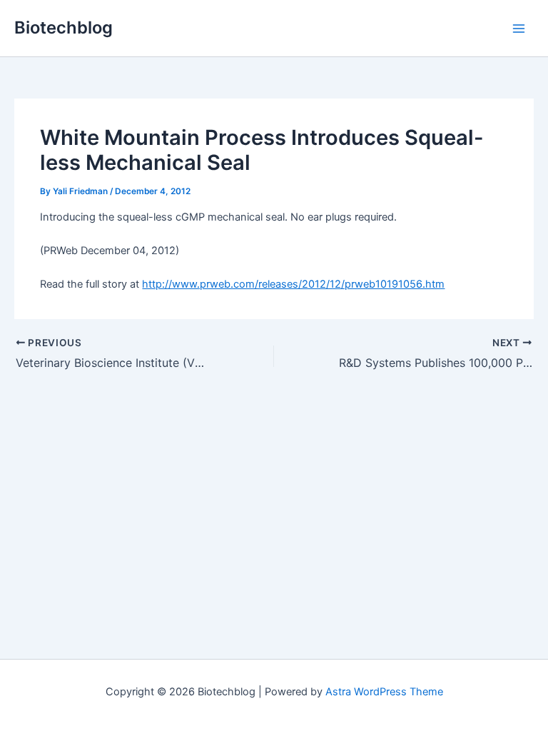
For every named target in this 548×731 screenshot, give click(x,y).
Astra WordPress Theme (384, 691)
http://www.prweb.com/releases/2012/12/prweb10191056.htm (293, 284)
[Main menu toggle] (519, 29)
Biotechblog (63, 27)
